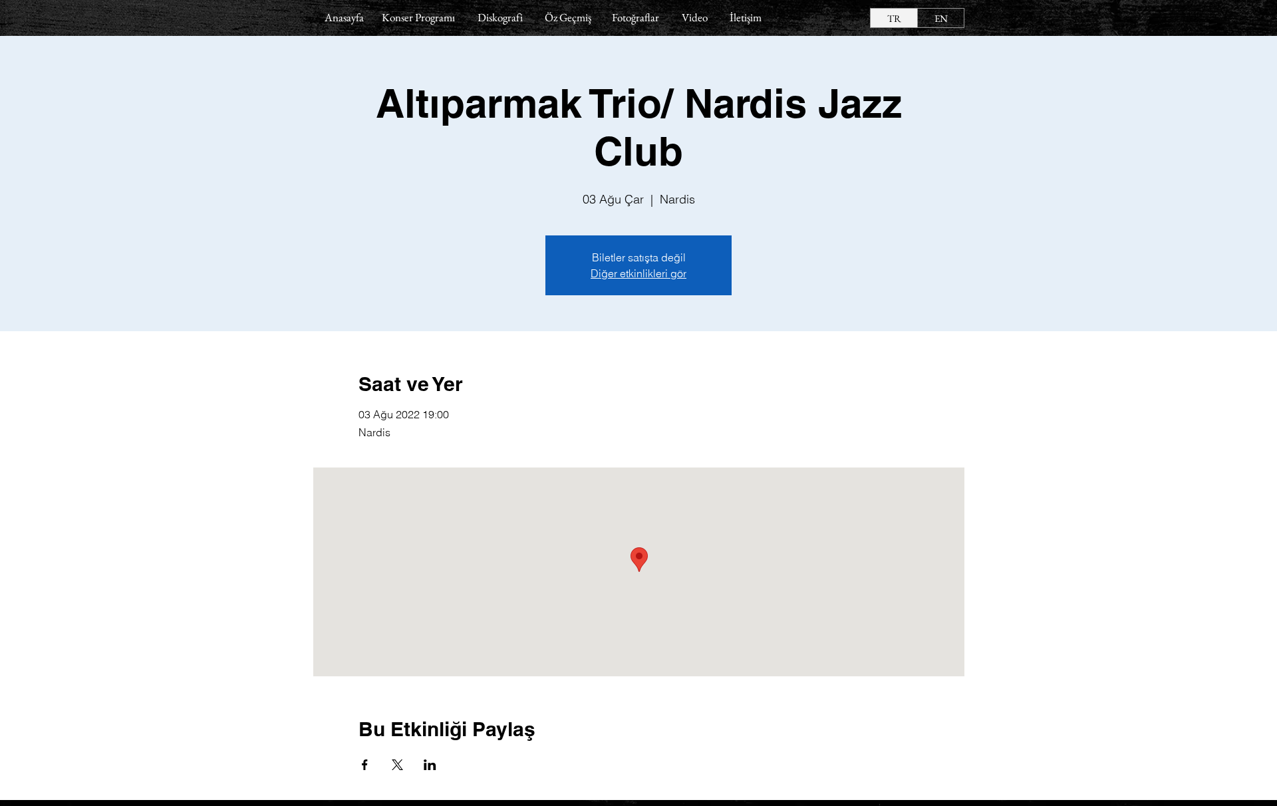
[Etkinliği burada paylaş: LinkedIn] (430, 764)
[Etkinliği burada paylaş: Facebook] (364, 764)
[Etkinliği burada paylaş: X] (397, 764)
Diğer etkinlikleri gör (638, 273)
